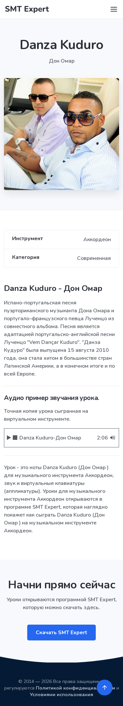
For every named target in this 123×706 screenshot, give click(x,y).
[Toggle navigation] (114, 9)
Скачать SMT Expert (61, 632)
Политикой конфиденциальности (75, 688)
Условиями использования (61, 695)
